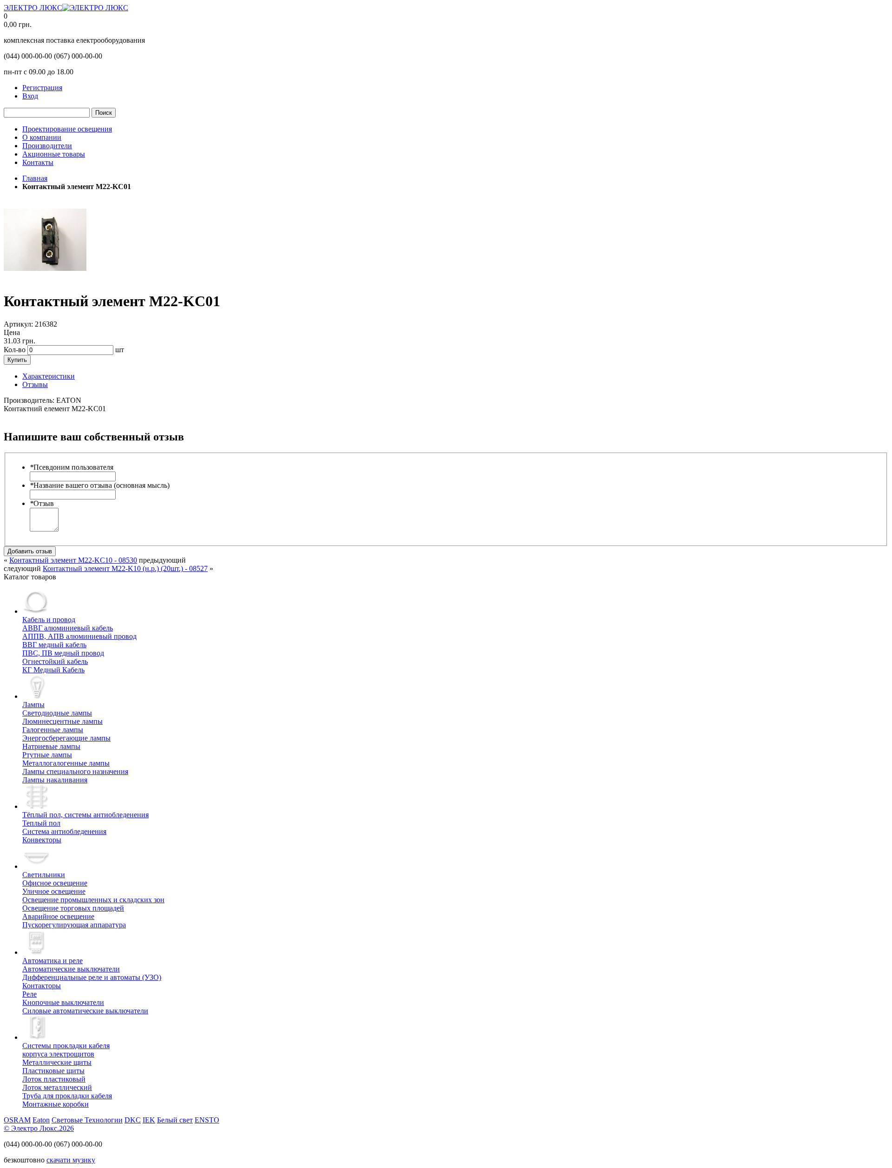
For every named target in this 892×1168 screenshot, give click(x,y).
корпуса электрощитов (66, 1050)
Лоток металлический (57, 1087)
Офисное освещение (54, 883)
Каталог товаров (30, 577)
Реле (29, 994)
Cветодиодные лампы (57, 713)
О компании (41, 137)
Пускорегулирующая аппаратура (74, 925)
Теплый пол (41, 823)
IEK (149, 1120)
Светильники (43, 875)
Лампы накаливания (54, 780)
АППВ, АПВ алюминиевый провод (79, 636)
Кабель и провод (48, 619)
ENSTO (207, 1120)
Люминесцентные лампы (62, 721)
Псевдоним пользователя (71, 467)
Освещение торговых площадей (73, 908)
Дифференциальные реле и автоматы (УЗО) (91, 977)
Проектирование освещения (67, 129)
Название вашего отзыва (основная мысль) (100, 485)
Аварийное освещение (58, 916)
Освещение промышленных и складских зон (93, 900)
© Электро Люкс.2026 (39, 1128)
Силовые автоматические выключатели (85, 1011)
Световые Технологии (87, 1120)
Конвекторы (41, 840)
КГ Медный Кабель (53, 670)
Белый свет (175, 1120)
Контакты (37, 162)
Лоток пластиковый (53, 1079)
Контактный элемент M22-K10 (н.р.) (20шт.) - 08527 (125, 568)
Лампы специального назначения (75, 771)
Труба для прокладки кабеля (67, 1096)
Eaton (41, 1120)
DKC (133, 1120)
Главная (34, 178)
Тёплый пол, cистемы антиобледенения (85, 815)
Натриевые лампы (51, 746)
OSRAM (17, 1120)
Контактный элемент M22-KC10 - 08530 (73, 560)
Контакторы (41, 986)
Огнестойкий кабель (55, 661)
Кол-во (15, 350)
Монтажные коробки (55, 1104)
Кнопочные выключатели (63, 1002)
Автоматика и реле (52, 961)
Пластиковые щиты (53, 1071)
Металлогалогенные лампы (66, 763)
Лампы (33, 705)
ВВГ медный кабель (54, 645)
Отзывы (35, 384)
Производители (47, 146)
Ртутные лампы (47, 755)
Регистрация (42, 88)
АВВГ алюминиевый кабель (67, 628)
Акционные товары (53, 154)
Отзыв (42, 503)
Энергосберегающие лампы (66, 738)
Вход (30, 96)
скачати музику (70, 1160)
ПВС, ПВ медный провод (63, 653)
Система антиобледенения (64, 831)
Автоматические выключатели (71, 969)
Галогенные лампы (52, 730)
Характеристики (48, 376)
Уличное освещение (53, 891)
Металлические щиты (57, 1062)
